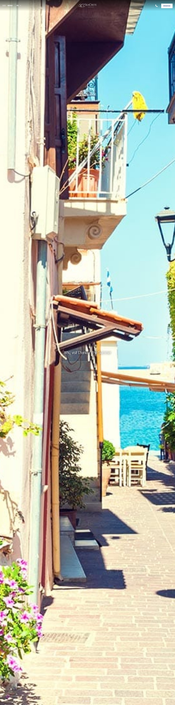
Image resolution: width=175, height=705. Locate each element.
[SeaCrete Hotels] (87, 5)
